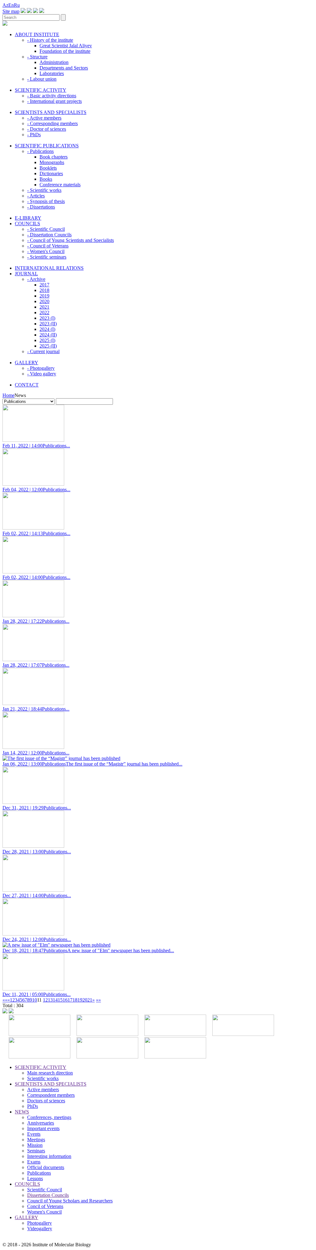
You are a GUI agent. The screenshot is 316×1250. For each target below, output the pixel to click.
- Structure (37, 56)
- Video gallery (41, 373)
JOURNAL (26, 273)
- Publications (40, 151)
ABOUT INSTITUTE (37, 34)
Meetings (36, 1139)
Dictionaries (51, 173)
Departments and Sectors (64, 67)
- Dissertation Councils (49, 234)
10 (34, 1000)
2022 (44, 312)
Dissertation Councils (48, 1195)
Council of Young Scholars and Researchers (70, 1200)
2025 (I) (47, 340)
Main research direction (50, 1072)
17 (70, 1000)
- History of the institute (50, 40)
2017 (44, 284)
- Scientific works (44, 190)
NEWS (22, 1111)
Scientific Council (44, 1189)
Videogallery (39, 1228)
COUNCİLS (27, 1184)
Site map (10, 11)
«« (4, 1000)
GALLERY (26, 362)
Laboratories (52, 73)
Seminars (36, 1150)
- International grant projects (54, 101)
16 (65, 1000)
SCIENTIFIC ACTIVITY (40, 90)
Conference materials (60, 184)
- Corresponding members (52, 123)
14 (55, 1000)
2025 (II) (48, 345)
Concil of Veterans (45, 1206)
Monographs (52, 162)
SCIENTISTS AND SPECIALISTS (50, 112)
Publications (39, 1173)
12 (45, 1000)
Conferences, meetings (49, 1117)
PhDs (32, 1106)
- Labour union (41, 79)
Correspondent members (51, 1095)
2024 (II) (48, 334)
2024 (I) (47, 329)
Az (5, 5)
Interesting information (49, 1156)
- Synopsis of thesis (46, 201)
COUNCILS (27, 223)
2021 (44, 307)
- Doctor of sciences (46, 129)
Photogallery (39, 1223)
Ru (17, 5)
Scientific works (43, 1078)
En (11, 5)
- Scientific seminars (46, 257)
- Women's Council (45, 251)
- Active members (44, 117)
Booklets (48, 168)
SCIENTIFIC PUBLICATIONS (47, 145)
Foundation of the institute (65, 51)
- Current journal (43, 351)
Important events (43, 1128)
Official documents (45, 1167)
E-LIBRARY (28, 218)
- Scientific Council (46, 229)
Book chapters (54, 156)
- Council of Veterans (48, 245)
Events (33, 1134)
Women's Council (44, 1211)
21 (89, 1000)
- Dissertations (41, 206)
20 (84, 1000)
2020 (44, 301)
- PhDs (34, 134)
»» (98, 1000)
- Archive (36, 279)
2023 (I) (47, 318)
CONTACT (27, 384)
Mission (35, 1145)
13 (50, 1000)
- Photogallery (41, 368)
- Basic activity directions (51, 95)
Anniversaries (40, 1122)
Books (46, 179)
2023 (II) (48, 323)
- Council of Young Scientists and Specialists (70, 240)
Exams (33, 1161)
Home (8, 395)
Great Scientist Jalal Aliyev (66, 45)
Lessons (35, 1178)
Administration (54, 62)
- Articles (36, 195)
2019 (44, 295)
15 (60, 1000)
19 (79, 1000)
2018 (44, 290)
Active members (43, 1089)
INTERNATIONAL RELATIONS (49, 268)
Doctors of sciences (46, 1100)
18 (75, 1000)
